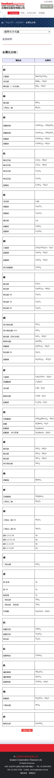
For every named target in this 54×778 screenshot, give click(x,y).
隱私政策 (23, 773)
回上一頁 (27, 730)
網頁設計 (32, 773)
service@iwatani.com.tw (39, 770)
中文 (23, 13)
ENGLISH (31, 13)
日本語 (42, 13)
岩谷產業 (49, 2)
